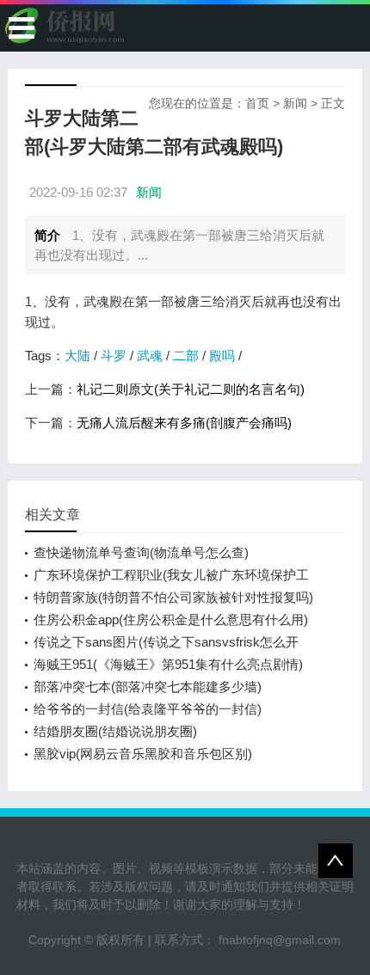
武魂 (150, 355)
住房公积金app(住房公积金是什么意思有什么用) (171, 619)
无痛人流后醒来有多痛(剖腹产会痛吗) (184, 422)
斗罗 (113, 355)
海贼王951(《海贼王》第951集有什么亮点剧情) (168, 664)
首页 (257, 103)
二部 (186, 355)
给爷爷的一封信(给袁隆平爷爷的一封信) (148, 709)
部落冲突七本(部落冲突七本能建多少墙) (148, 686)
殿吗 (222, 355)
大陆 (77, 355)
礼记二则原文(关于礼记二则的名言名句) (191, 389)
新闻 (295, 103)
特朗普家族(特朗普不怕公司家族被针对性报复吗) (173, 597)
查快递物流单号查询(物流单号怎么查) (141, 552)
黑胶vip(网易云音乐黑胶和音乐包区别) (143, 753)
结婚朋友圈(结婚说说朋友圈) (115, 731)
